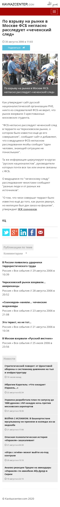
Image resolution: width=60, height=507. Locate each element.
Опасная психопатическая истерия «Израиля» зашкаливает (26, 440)
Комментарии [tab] (15, 253)
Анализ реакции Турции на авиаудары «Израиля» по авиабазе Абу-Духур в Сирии (28, 473)
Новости (9, 358)
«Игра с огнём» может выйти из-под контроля (26, 456)
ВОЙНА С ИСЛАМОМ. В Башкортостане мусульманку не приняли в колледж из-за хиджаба (30, 424)
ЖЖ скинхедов (27, 209)
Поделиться (15, 47)
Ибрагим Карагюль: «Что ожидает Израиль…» (25, 388)
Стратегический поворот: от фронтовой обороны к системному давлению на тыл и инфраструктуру (29, 371)
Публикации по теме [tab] (18, 247)
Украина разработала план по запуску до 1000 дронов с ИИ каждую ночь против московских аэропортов (29, 405)
